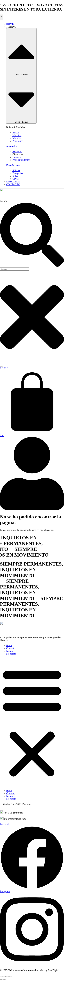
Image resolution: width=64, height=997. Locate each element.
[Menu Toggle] (1, 17)
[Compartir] (7, 976)
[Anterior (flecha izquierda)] (1, 979)
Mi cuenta (11, 653)
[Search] (1, 366)
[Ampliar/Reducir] (1, 976)
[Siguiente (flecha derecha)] (4, 979)
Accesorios (11, 146)
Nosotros (10, 651)
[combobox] (14, 269)
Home (9, 645)
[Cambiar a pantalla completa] (4, 976)
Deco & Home (13, 165)
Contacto (10, 648)
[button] (32, 722)
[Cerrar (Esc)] (10, 976)
